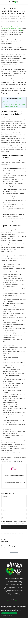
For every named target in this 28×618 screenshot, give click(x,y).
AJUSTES (19, 610)
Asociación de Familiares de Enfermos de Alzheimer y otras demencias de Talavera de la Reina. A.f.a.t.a (14, 475)
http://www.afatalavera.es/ (14, 479)
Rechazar (13, 613)
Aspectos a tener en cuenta (11, 106)
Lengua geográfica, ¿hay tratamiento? (11, 546)
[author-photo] (14, 472)
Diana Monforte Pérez (5, 547)
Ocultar (19, 98)
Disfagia (3, 539)
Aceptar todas (5, 613)
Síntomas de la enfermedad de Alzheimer (14, 104)
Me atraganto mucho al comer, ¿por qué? (12, 533)
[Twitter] (15, 486)
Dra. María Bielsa (4, 534)
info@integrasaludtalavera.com (14, 600)
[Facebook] (12, 486)
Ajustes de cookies (6, 615)
